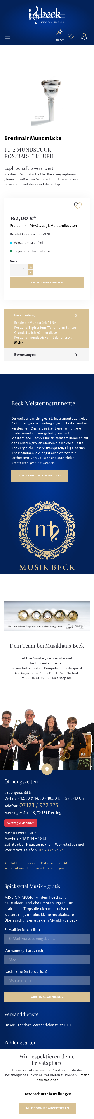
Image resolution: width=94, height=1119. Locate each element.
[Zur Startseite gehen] (47, 14)
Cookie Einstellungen (47, 868)
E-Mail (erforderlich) (22, 930)
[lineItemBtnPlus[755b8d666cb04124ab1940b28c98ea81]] (30, 267)
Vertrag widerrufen (21, 823)
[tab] (46, 329)
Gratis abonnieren (47, 997)
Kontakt (10, 863)
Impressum (29, 863)
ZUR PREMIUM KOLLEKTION (39, 476)
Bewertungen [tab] (25, 355)
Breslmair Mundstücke (32, 138)
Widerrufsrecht (16, 868)
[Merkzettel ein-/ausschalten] (78, 205)
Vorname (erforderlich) (24, 950)
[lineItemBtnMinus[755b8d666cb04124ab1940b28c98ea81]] (30, 273)
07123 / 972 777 (52, 850)
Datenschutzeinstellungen (47, 1094)
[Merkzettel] (71, 36)
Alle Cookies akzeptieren (47, 1108)
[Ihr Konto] (84, 36)
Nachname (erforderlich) (25, 971)
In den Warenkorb (47, 283)
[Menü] (7, 36)
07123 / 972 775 (38, 805)
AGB (67, 863)
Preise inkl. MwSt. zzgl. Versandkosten (43, 225)
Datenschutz (51, 863)
